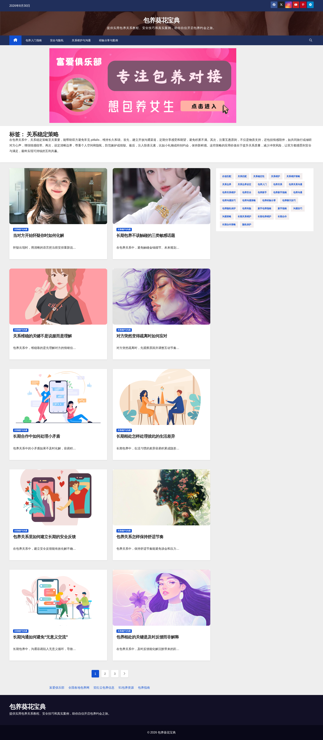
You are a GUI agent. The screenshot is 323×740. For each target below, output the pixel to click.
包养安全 (246, 192)
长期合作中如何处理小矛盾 (36, 436)
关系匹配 (242, 176)
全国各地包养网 (78, 687)
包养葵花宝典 (161, 20)
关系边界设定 (244, 184)
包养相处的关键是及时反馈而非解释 (147, 637)
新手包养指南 (264, 208)
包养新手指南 (280, 192)
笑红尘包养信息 (103, 687)
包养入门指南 (34, 40)
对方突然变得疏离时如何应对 (141, 335)
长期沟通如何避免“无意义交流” (40, 637)
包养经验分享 (269, 200)
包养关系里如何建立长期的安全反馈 (44, 536)
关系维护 (275, 176)
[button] (310, 40)
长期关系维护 (244, 216)
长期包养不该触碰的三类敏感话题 (145, 235)
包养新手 (262, 192)
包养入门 (262, 184)
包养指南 (144, 687)
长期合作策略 (229, 224)
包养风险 (246, 208)
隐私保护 (246, 224)
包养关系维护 (229, 192)
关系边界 (226, 184)
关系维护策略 (293, 176)
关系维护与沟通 (81, 40)
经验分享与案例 (108, 40)
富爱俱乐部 (56, 687)
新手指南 (282, 208)
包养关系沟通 (295, 184)
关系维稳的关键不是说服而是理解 (42, 335)
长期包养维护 (264, 216)
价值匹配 (226, 176)
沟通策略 (226, 216)
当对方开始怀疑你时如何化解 (38, 235)
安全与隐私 (57, 40)
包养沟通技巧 (229, 200)
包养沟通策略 (249, 200)
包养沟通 (297, 192)
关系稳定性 (258, 176)
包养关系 (277, 184)
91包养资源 (126, 687)
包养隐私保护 (229, 208)
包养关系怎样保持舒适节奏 (139, 536)
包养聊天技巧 (289, 200)
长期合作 (282, 216)
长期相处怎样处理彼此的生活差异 (145, 436)
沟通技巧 (297, 208)
